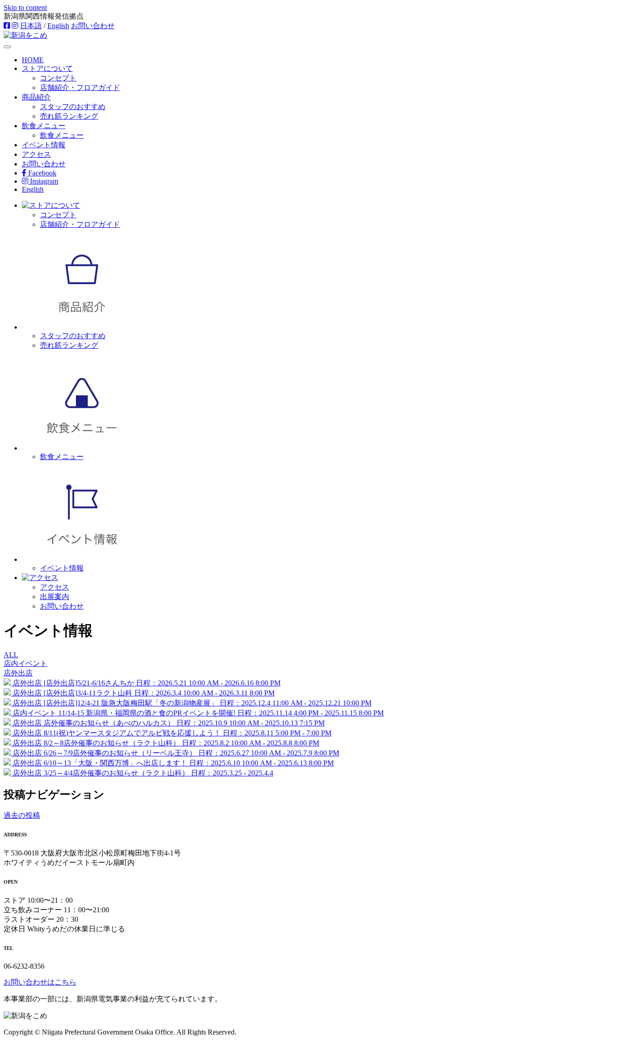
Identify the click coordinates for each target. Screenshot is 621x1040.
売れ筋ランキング (69, 116)
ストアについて (47, 68)
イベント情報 (43, 145)
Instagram (43, 181)
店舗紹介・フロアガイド (80, 87)
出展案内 (54, 596)
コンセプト (58, 78)
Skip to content (25, 7)
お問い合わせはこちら (40, 982)
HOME (33, 60)
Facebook (41, 173)
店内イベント (25, 663)
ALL (11, 655)
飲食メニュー (43, 126)
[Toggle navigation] (7, 46)
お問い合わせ (93, 26)
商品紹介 (36, 97)
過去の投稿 (22, 815)
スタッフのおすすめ (72, 106)
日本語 (31, 26)
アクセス (36, 154)
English (58, 26)
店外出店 (18, 673)
